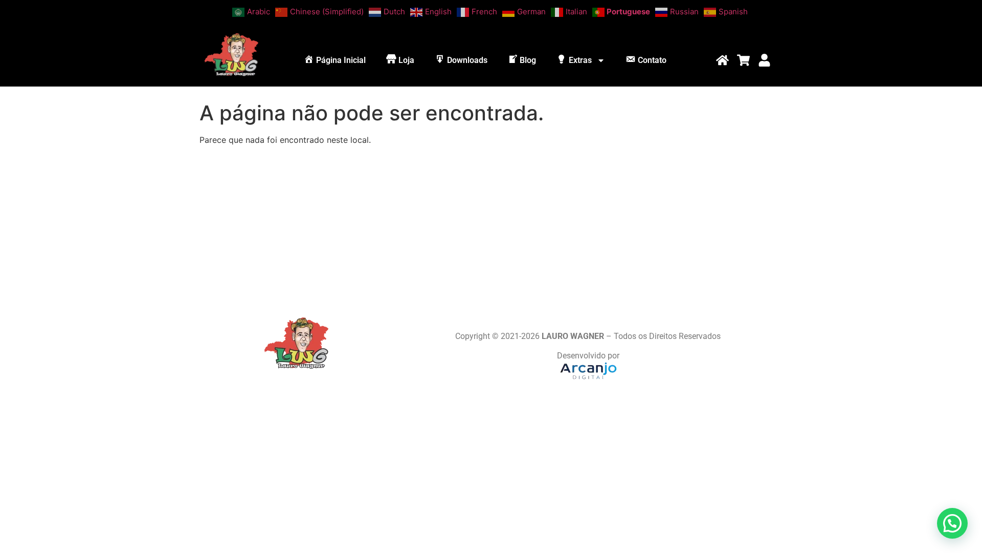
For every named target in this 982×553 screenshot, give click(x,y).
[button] (952, 523)
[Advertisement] (491, 225)
